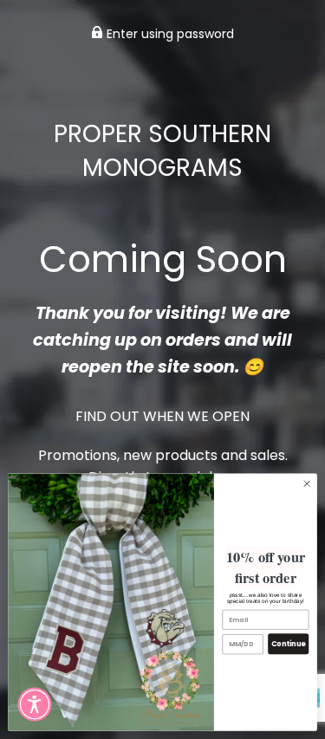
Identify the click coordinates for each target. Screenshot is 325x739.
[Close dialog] (307, 483)
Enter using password (168, 33)
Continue (288, 643)
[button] (34, 704)
